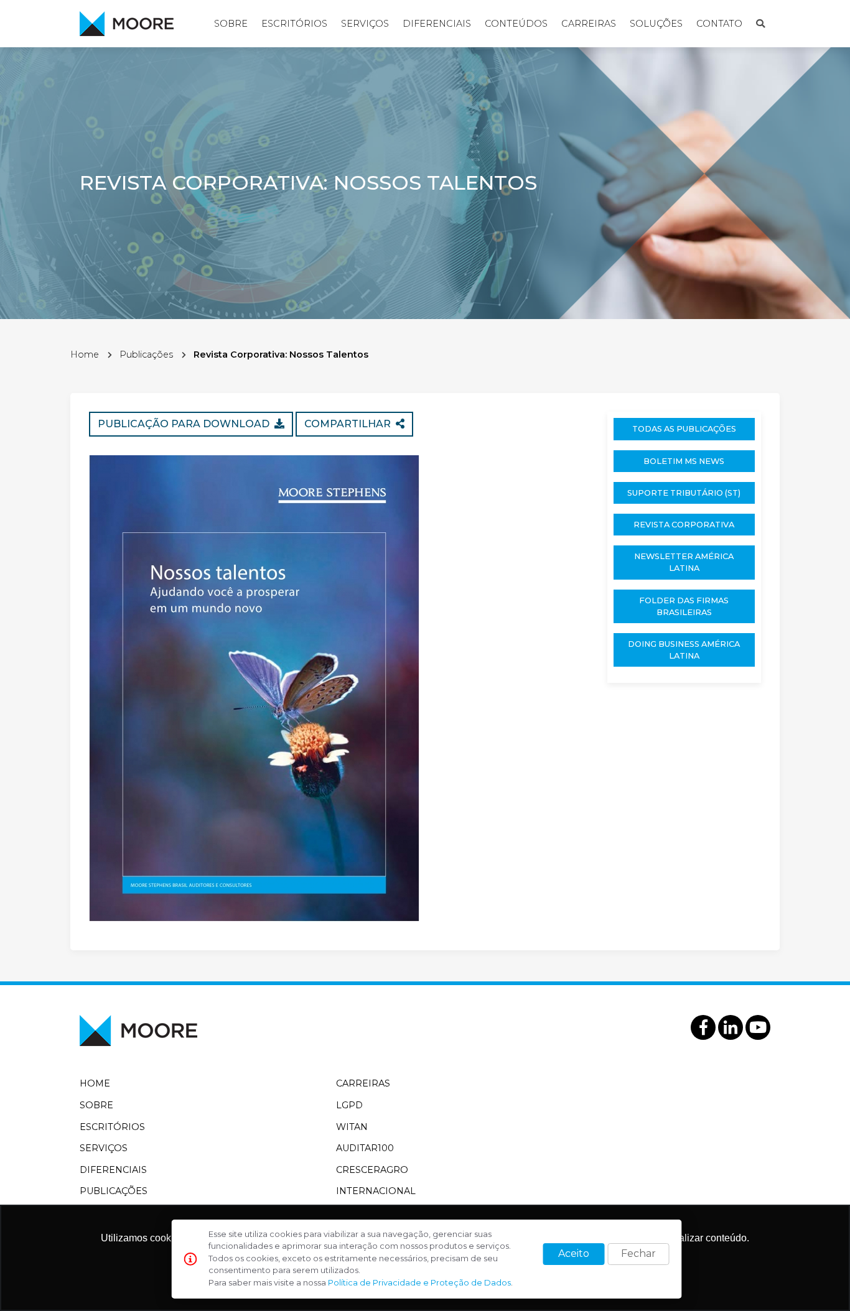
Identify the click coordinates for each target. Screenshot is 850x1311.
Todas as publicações (684, 428)
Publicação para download (186, 424)
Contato (719, 23)
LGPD (349, 1105)
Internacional (376, 1191)
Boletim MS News (683, 461)
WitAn (352, 1127)
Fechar (638, 1253)
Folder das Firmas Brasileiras (684, 606)
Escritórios (294, 23)
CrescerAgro (372, 1169)
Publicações (146, 354)
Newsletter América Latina (684, 562)
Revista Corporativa (683, 524)
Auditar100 (365, 1148)
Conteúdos (516, 23)
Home (84, 354)
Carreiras (588, 23)
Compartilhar (350, 424)
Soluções (656, 23)
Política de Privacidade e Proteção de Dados (419, 1282)
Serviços (365, 23)
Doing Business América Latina (684, 649)
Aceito (573, 1253)
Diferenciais (437, 23)
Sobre (231, 23)
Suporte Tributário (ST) (683, 493)
